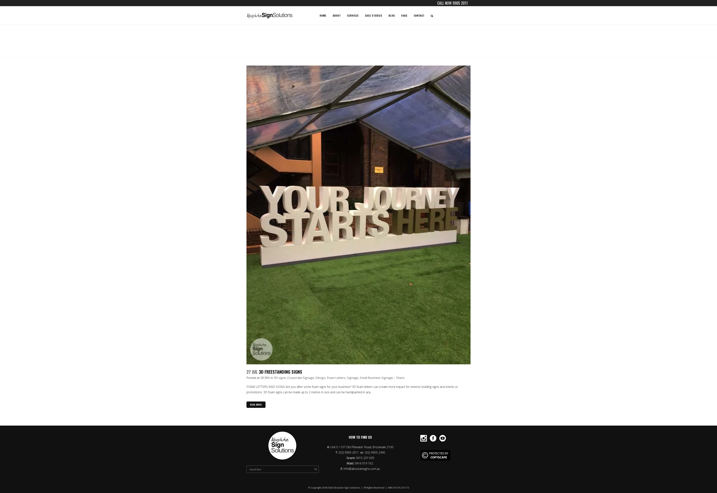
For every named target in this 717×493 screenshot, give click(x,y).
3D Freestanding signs (280, 371)
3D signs (280, 378)
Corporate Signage (300, 378)
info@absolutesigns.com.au (362, 469)
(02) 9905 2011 (349, 452)
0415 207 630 (365, 458)
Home (433, 41)
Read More (256, 404)
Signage (352, 378)
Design (320, 378)
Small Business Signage (376, 378)
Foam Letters (336, 378)
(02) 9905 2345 (375, 452)
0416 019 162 (364, 463)
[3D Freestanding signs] (358, 215)
